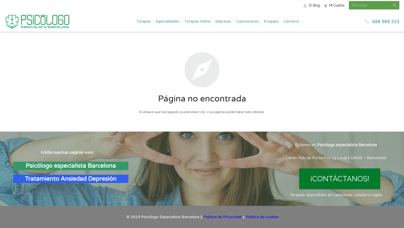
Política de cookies (262, 217)
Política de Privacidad (222, 217)
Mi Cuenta (336, 5)
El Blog (314, 5)
